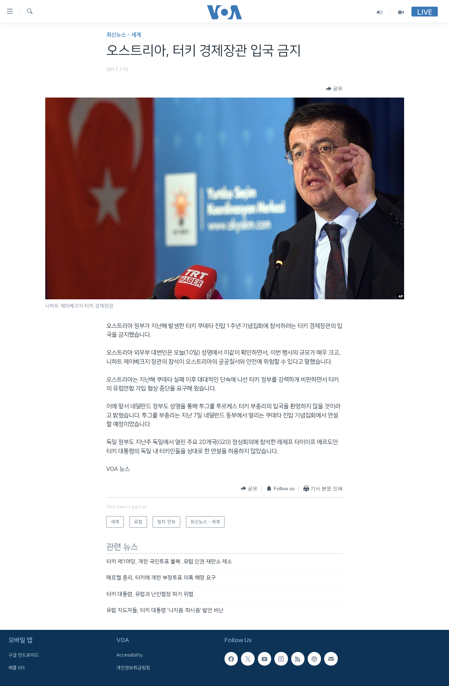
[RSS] (297, 659)
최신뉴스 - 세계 (123, 35)
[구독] (330, 659)
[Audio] (379, 12)
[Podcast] (314, 659)
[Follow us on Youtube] (264, 659)
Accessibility (129, 655)
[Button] (334, 88)
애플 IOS (16, 667)
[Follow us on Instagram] (281, 659)
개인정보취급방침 (133, 667)
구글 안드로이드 (23, 655)
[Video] (400, 12)
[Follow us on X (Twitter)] (247, 659)
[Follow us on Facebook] (231, 659)
